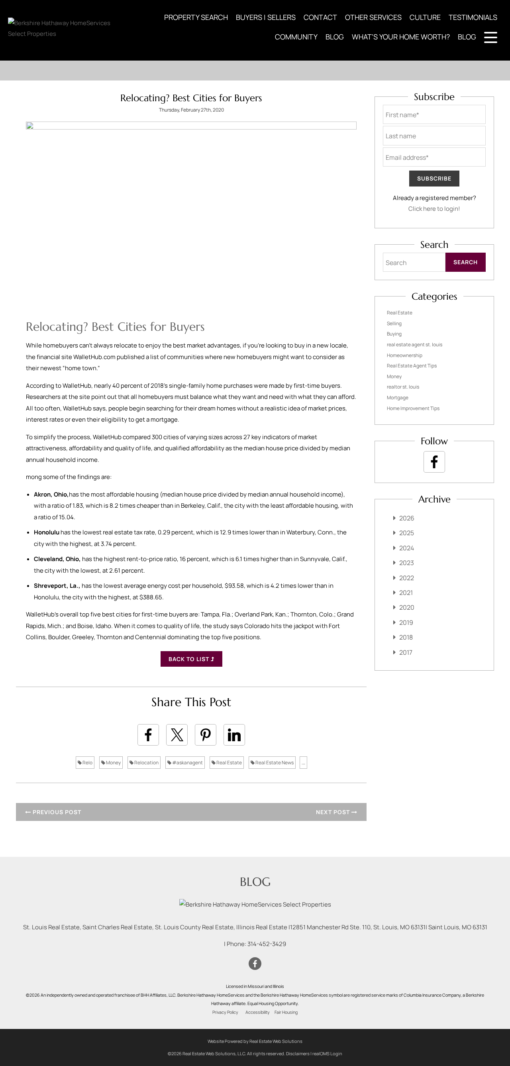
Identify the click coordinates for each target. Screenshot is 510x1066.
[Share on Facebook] (148, 735)
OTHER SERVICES (373, 17)
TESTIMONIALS (473, 17)
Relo (87, 762)
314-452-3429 (266, 944)
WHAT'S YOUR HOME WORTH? (401, 36)
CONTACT (320, 17)
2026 (406, 518)
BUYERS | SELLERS (266, 17)
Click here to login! (434, 208)
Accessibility (257, 1012)
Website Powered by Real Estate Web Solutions (255, 1041)
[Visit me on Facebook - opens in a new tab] (434, 462)
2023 (406, 562)
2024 (406, 548)
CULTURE (425, 17)
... (303, 762)
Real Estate (229, 762)
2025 (406, 532)
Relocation (146, 762)
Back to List (190, 659)
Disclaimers (298, 1053)
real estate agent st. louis (414, 344)
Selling (394, 323)
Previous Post (56, 812)
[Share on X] (177, 735)
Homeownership (404, 355)
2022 (406, 577)
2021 (406, 592)
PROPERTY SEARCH (196, 17)
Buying (394, 333)
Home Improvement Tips (413, 408)
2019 (406, 622)
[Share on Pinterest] (205, 735)
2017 (405, 652)
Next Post (333, 812)
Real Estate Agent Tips (412, 365)
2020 (406, 607)
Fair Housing (286, 1012)
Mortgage (397, 397)
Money (113, 762)
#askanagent (187, 762)
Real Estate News (274, 762)
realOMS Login (327, 1053)
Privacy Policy (225, 1012)
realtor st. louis (403, 386)
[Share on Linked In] (234, 735)
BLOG (335, 36)
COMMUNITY (296, 36)
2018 (406, 637)
